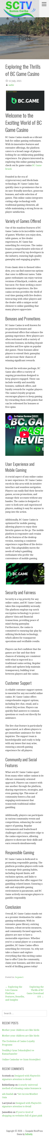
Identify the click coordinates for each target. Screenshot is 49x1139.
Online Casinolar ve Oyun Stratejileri (21, 1059)
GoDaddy (28, 1134)
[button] (45, 4)
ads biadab (7, 1094)
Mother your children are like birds (20, 1030)
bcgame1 (19, 977)
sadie (11, 85)
